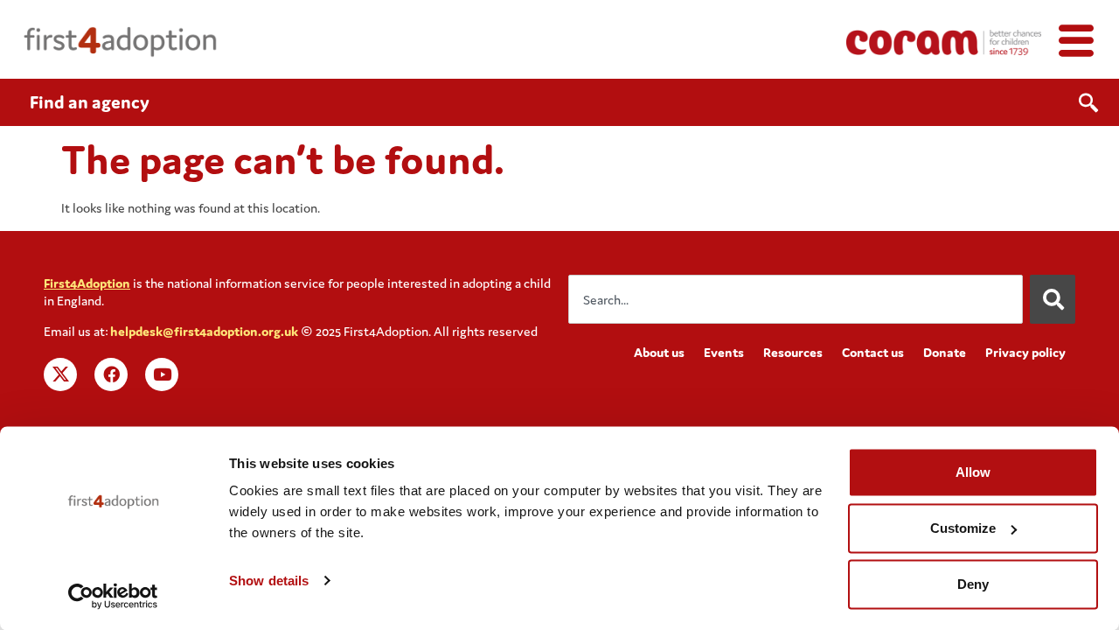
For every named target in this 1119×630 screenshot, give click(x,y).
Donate (944, 352)
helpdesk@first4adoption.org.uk (204, 331)
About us (659, 352)
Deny (973, 584)
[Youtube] (161, 374)
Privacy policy (1025, 352)
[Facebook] (111, 374)
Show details (269, 580)
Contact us (873, 352)
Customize (963, 528)
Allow (973, 472)
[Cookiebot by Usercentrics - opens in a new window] (113, 596)
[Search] (1052, 299)
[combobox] (795, 299)
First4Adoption (87, 283)
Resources (793, 352)
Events (724, 352)
